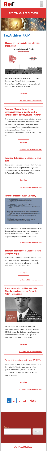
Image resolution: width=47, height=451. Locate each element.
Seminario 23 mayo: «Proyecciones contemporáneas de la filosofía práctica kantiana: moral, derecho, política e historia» (23, 112)
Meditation (28, 447)
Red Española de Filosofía (23, 13)
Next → (34, 400)
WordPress (18, 447)
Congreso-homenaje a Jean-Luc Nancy (20, 195)
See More (23, 93)
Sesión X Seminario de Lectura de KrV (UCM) (22, 360)
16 (24, 400)
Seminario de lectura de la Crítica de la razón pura (23, 159)
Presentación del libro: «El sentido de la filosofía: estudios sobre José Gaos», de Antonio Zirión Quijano (21, 291)
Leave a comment (37, 101)
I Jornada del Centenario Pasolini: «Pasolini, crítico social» (22, 44)
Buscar (6, 427)
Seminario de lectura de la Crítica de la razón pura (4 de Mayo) (23, 252)
